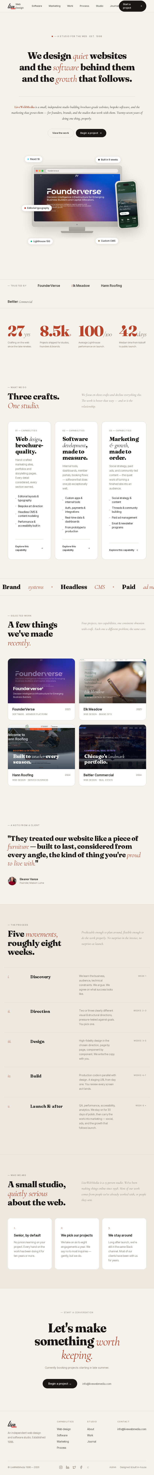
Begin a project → (60, 1383)
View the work (60, 132)
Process (84, 5)
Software (37, 5)
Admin (112, 1467)
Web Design (20, 6)
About (90, 1429)
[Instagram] (61, 1467)
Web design (64, 1429)
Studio (99, 5)
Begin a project (89, 132)
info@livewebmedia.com (96, 1383)
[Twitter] (74, 1467)
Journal (114, 5)
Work (70, 5)
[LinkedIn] (67, 1467)
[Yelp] (88, 1467)
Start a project (127, 6)
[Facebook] (81, 1467)
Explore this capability (22, 548)
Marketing (54, 5)
